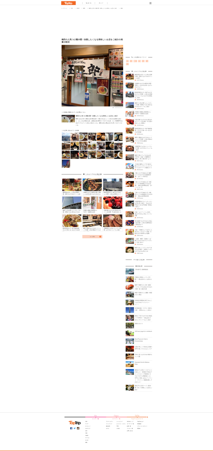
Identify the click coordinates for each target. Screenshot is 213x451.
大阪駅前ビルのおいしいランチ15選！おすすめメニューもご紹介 (143, 148)
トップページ (64, 8)
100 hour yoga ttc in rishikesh (143, 331)
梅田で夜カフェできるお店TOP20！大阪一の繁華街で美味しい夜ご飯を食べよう (143, 157)
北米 (86, 430)
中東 (86, 433)
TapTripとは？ (140, 421)
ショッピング (119, 421)
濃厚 (147, 61)
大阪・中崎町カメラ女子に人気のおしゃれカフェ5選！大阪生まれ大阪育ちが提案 (143, 231)
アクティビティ (109, 421)
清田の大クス (139, 323)
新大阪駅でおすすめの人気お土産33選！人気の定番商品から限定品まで (143, 222)
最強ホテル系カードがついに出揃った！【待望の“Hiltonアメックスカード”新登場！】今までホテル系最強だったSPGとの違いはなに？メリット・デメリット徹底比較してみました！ (143, 376)
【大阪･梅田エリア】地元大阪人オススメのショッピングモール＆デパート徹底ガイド (143, 165)
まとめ (86, 440)
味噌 (127, 64)
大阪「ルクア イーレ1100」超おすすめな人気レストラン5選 (143, 213)
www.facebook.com (118, 107)
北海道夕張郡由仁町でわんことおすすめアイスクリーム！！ (143, 302)
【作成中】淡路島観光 (141, 269)
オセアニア (87, 428)
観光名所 (108, 426)
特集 (86, 442)
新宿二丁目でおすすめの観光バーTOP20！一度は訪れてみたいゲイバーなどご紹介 (143, 318)
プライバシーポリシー (142, 426)
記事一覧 (89, 3)
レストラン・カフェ (120, 423)
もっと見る (92, 236)
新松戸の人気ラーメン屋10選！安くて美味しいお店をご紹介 (143, 387)
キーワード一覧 (130, 423)
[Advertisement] (106, 22)
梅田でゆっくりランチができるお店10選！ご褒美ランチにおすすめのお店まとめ (143, 249)
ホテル (107, 428)
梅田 (84, 8)
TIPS (117, 426)
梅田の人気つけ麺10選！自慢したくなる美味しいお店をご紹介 (103, 8)
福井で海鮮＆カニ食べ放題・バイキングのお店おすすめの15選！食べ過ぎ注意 (143, 287)
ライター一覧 (130, 428)
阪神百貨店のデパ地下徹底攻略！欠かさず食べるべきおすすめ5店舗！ (143, 130)
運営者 (138, 428)
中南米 (86, 435)
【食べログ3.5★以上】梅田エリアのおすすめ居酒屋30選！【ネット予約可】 (143, 174)
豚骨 (143, 61)
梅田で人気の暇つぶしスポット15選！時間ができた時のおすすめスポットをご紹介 (143, 104)
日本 (72, 8)
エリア (101, 3)
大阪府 (77, 8)
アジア (86, 423)
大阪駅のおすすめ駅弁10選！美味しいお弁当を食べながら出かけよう (143, 85)
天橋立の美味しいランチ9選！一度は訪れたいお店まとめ (143, 279)
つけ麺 (135, 61)
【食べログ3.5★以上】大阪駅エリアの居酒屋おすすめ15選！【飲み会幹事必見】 (143, 194)
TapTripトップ (130, 421)
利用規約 (139, 423)
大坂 (127, 61)
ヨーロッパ (87, 426)
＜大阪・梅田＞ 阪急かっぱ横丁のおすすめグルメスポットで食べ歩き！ (143, 240)
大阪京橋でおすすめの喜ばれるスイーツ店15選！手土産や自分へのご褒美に (143, 121)
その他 (117, 428)
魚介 (139, 61)
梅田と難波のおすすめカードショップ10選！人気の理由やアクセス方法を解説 (143, 139)
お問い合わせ (130, 430)
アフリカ (87, 437)
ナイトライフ (109, 423)
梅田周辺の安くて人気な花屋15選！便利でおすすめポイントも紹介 (143, 76)
